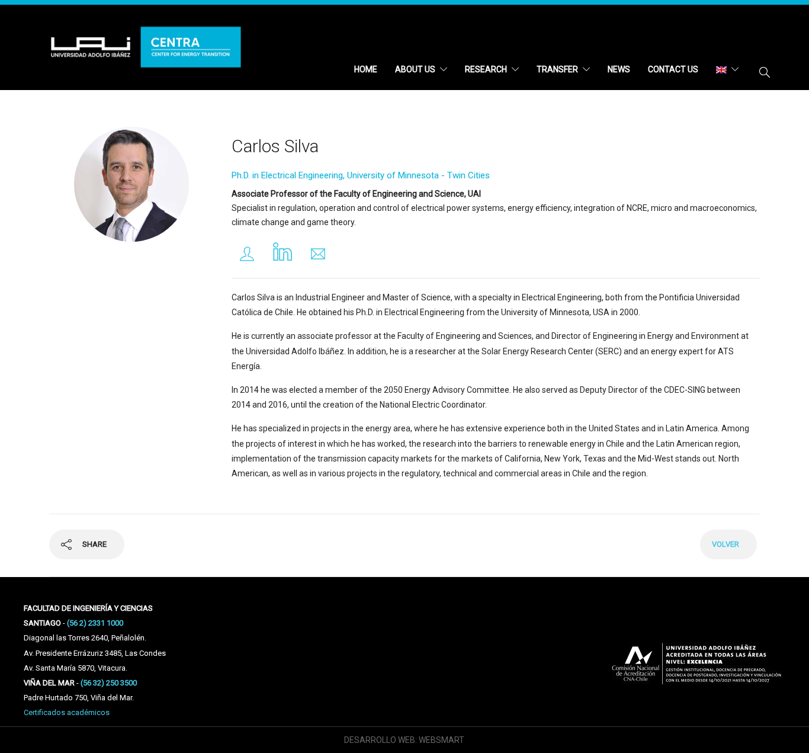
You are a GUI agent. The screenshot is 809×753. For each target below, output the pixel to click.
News (619, 69)
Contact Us (673, 69)
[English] (727, 69)
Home (365, 69)
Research (486, 69)
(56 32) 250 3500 (109, 682)
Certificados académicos (67, 712)
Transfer (557, 69)
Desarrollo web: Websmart (404, 740)
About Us (415, 69)
